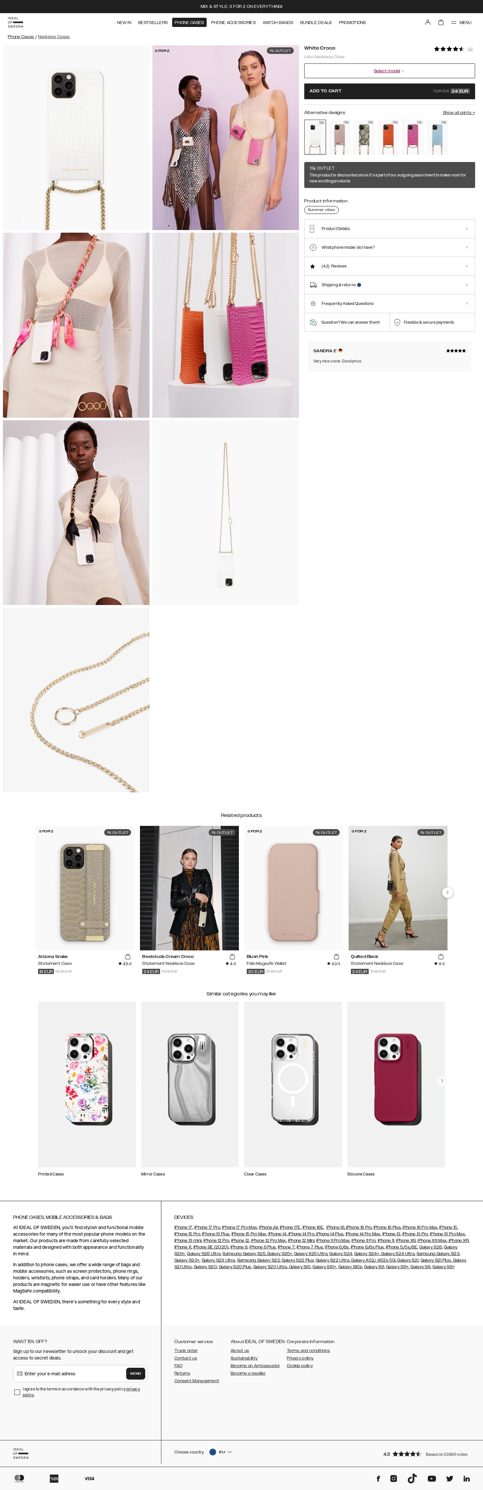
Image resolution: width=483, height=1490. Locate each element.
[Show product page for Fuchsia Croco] (413, 137)
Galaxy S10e (350, 1267)
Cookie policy (300, 1365)
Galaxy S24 (340, 1253)
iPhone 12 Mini (301, 1240)
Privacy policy (300, 1358)
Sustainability (244, 1358)
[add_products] (128, 957)
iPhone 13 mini (187, 1240)
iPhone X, (183, 1247)
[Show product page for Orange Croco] (388, 137)
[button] (427, 1453)
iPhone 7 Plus (310, 1247)
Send (135, 1373)
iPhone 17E (290, 1227)
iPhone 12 (240, 1240)
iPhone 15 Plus (215, 1234)
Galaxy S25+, (279, 1253)
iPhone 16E (313, 1227)
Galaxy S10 (299, 1267)
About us (240, 1350)
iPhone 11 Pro (364, 1240)
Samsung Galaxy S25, (244, 1253)
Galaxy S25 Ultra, (311, 1253)
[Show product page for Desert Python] (364, 137)
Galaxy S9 (374, 1267)
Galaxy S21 (407, 1260)
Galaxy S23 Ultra (218, 1260)
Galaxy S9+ (397, 1267)
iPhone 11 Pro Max (333, 1240)
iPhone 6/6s (337, 1247)
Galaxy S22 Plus (298, 1260)
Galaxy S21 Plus (436, 1260)
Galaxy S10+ (324, 1267)
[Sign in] (427, 22)
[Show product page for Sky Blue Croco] (437, 137)
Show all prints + (459, 112)
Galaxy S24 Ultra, (397, 1253)
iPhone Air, (269, 1227)
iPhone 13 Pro (415, 1234)
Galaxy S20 (205, 1267)
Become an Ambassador (255, 1365)
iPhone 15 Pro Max (249, 1234)
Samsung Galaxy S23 (438, 1253)
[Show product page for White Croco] (315, 137)
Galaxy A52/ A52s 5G (372, 1260)
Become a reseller (248, 1373)
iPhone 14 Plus (329, 1234)
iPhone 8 (239, 1247)
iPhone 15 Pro (187, 1234)
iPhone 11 (386, 1240)
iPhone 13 (391, 1234)
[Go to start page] (15, 22)
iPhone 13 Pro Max (447, 1234)
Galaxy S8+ (443, 1267)
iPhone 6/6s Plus (367, 1247)
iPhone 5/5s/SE (401, 1247)
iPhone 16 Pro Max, (420, 1227)
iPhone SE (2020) (211, 1247)
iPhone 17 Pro (207, 1227)
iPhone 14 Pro (301, 1234)
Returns (182, 1373)
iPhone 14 (277, 1234)
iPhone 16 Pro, (359, 1227)
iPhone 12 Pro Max (268, 1240)
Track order (185, 1350)
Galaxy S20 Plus (235, 1267)
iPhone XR (458, 1240)
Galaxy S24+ (366, 1253)
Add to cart (389, 91)
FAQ (178, 1365)
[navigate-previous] (447, 892)
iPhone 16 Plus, (388, 1227)
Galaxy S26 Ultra (203, 1253)
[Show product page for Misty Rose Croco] (339, 137)
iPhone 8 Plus (262, 1247)
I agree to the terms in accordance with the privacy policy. (81, 1392)
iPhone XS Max (432, 1240)
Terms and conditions (308, 1350)
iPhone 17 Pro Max (239, 1227)
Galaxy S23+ (186, 1260)
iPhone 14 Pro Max (363, 1234)
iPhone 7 (286, 1247)
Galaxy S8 (420, 1267)
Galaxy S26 (430, 1247)
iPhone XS (406, 1240)
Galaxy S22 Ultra (332, 1260)
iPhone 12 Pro (216, 1240)
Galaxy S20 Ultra (270, 1267)
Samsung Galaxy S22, (259, 1260)
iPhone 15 (448, 1227)
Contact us (185, 1358)
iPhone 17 (183, 1227)
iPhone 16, (335, 1227)
